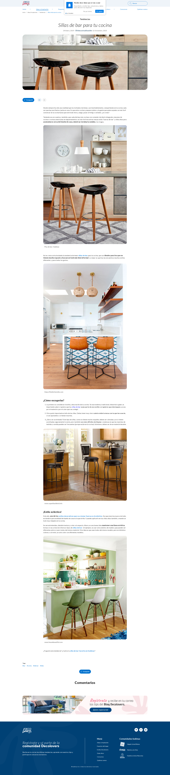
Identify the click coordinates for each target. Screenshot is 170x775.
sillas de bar (83, 255)
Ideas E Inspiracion (32, 12)
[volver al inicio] (26, 5)
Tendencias (42, 12)
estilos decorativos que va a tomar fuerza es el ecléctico (80, 516)
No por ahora (87, 11)
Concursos (100, 757)
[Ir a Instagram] (145, 730)
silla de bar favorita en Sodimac (82, 651)
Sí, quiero (99, 11)
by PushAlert (70, 13)
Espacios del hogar (102, 746)
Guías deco (100, 753)
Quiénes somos (102, 760)
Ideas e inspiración (102, 742)
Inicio (24, 12)
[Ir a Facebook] (141, 730)
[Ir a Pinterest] (136, 730)
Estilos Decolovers (102, 749)
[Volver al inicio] (27, 730)
